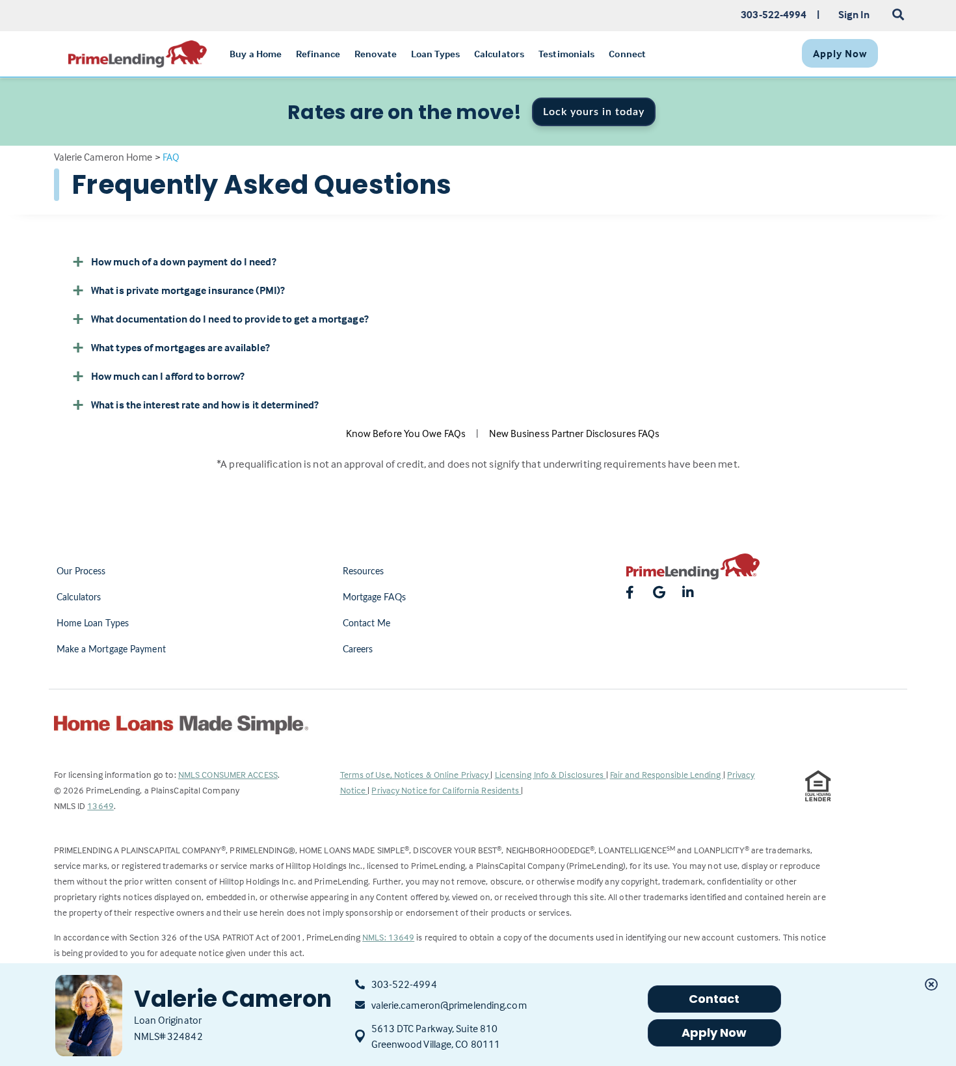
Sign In (854, 14)
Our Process (81, 571)
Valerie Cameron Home (103, 156)
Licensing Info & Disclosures (550, 774)
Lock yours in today (593, 112)
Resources (363, 571)
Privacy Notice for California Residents (446, 789)
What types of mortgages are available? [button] (180, 347)
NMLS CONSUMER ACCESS (228, 774)
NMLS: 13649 (388, 936)
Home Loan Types (93, 623)
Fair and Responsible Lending (666, 774)
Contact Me (367, 623)
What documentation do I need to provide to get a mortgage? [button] (230, 318)
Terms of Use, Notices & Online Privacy (415, 774)
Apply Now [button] (714, 1032)
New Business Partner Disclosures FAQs (574, 433)
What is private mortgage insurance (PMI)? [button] (188, 290)
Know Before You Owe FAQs (406, 433)
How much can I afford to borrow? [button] (168, 375)
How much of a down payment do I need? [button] (183, 261)
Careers (358, 649)
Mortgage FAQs (374, 597)
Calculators (79, 597)
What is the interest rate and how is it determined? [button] (205, 404)
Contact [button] (714, 999)
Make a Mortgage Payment (111, 649)
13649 (100, 805)
